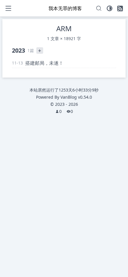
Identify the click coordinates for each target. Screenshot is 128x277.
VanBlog (76, 97)
